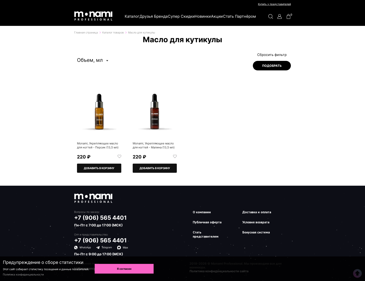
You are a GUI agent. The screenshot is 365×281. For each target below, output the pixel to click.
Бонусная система (256, 232)
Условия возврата (255, 222)
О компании (202, 212)
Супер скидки (181, 16)
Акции (217, 16)
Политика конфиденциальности (23, 274)
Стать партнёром (239, 16)
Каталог (132, 16)
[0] (288, 17)
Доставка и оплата (256, 212)
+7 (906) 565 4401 (100, 218)
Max (125, 247)
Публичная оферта (207, 222)
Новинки (203, 16)
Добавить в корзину (99, 168)
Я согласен (124, 268)
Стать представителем (205, 234)
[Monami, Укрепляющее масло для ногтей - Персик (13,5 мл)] (99, 113)
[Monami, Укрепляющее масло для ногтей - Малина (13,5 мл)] (155, 113)
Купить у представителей (274, 4)
